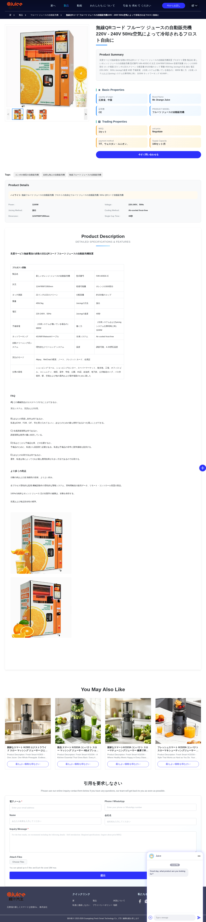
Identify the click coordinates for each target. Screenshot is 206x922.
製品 (66, 5)
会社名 (108, 815)
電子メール (16, 801)
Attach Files (16, 857)
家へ (53, 5)
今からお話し (173, 5)
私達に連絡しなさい (81, 905)
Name (13, 815)
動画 (79, 5)
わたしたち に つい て (102, 5)
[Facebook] (140, 901)
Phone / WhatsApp (115, 801)
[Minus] (199, 856)
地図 (115, 905)
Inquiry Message (19, 829)
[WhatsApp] (146, 901)
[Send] (199, 917)
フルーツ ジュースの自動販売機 (44, 15)
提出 (103, 875)
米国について (119, 900)
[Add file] (150, 917)
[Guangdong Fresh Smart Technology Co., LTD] (15, 5)
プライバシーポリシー (102, 905)
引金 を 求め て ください (137, 5)
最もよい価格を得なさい (28, 764)
